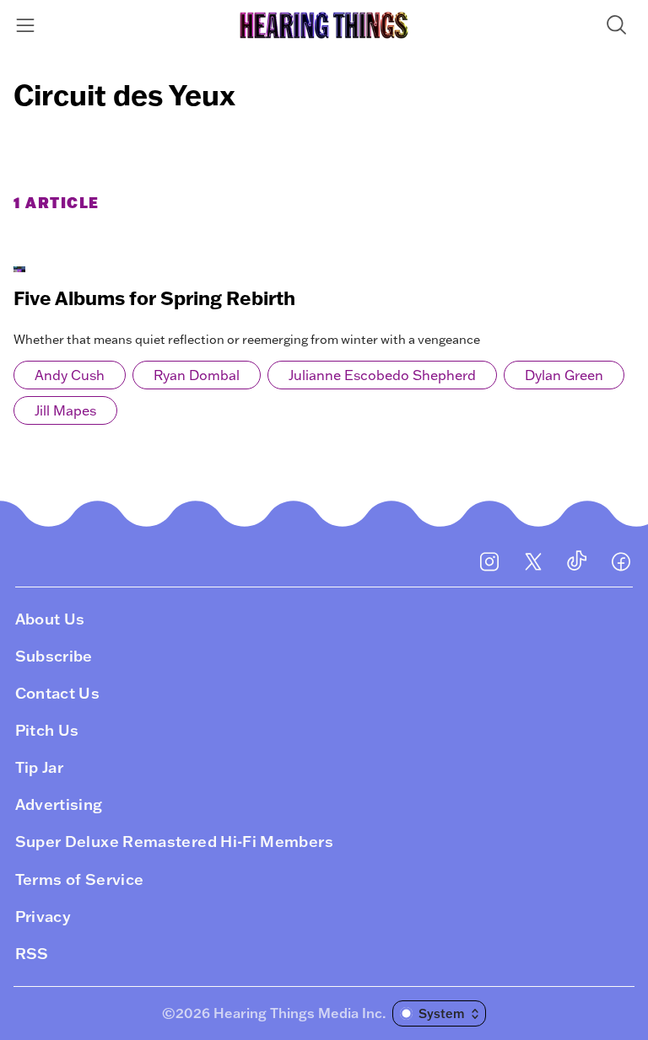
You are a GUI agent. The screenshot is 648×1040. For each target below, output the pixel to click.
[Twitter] (533, 561)
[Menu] (28, 25)
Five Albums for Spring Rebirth (154, 298)
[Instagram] (489, 561)
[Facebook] (621, 561)
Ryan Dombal (197, 375)
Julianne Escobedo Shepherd (382, 375)
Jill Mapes (65, 410)
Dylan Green (564, 375)
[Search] (619, 25)
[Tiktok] (577, 561)
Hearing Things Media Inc (297, 1013)
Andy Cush (70, 375)
